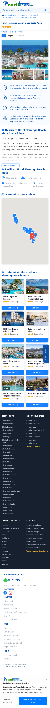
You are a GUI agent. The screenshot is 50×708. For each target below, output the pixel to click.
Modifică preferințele (8, 700)
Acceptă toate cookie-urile (33, 701)
